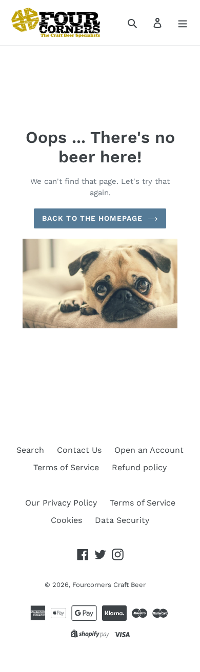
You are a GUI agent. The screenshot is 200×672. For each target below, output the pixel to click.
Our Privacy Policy (61, 503)
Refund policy (139, 467)
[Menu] (182, 22)
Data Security (122, 520)
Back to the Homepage (92, 218)
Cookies (66, 520)
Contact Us (79, 450)
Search (30, 450)
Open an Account (149, 450)
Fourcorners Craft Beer (109, 585)
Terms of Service (66, 467)
